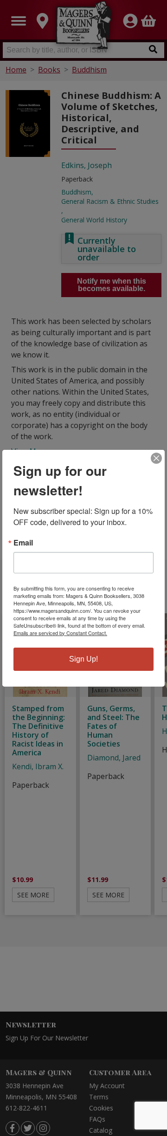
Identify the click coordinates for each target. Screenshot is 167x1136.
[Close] (156, 458)
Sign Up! (83, 659)
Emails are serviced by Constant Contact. (60, 632)
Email (23, 542)
